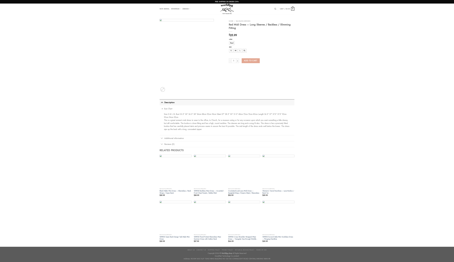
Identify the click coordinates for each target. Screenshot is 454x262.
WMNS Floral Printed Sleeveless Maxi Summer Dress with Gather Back (207, 238)
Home (231, 21)
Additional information (174, 138)
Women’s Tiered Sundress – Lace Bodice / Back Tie (278, 192)
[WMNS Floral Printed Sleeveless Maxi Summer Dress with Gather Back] (210, 217)
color (230, 39)
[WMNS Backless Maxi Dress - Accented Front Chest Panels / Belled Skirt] (210, 171)
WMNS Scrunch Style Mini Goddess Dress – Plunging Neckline (277, 238)
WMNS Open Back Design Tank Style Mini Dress (175, 238)
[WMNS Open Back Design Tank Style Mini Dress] (176, 217)
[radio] (231, 43)
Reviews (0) (169, 144)
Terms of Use (261, 250)
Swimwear (175, 9)
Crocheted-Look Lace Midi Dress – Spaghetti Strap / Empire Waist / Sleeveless (243, 192)
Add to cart (250, 60)
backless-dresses (243, 21)
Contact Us (201, 250)
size (230, 47)
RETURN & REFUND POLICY (244, 250)
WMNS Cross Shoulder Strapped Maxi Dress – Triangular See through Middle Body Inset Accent (242, 238)
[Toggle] (162, 102)
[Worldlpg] (227, 9)
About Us (191, 250)
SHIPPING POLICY (214, 250)
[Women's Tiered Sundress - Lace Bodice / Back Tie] (278, 171)
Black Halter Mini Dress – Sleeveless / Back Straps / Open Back (175, 192)
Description (169, 102)
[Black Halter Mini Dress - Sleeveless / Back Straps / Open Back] (176, 171)
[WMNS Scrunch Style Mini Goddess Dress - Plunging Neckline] (278, 217)
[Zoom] (162, 89)
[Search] (275, 9)
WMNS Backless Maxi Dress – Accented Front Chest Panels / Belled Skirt (208, 192)
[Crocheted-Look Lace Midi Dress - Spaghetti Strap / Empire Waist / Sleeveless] (244, 171)
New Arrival (164, 9)
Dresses (186, 9)
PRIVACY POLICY (227, 250)
